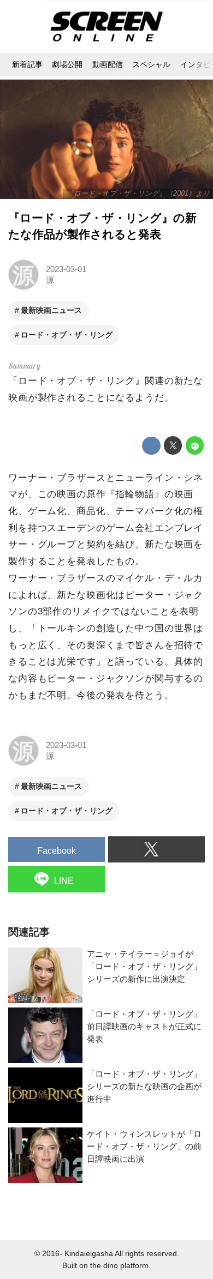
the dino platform (119, 1266)
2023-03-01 (66, 269)
